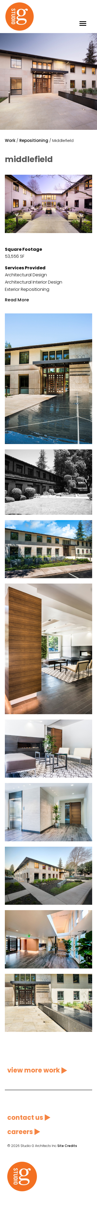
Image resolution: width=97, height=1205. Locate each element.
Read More (17, 300)
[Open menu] (83, 16)
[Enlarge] (85, 181)
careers (20, 1131)
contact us (25, 1117)
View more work (33, 1070)
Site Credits (67, 1145)
